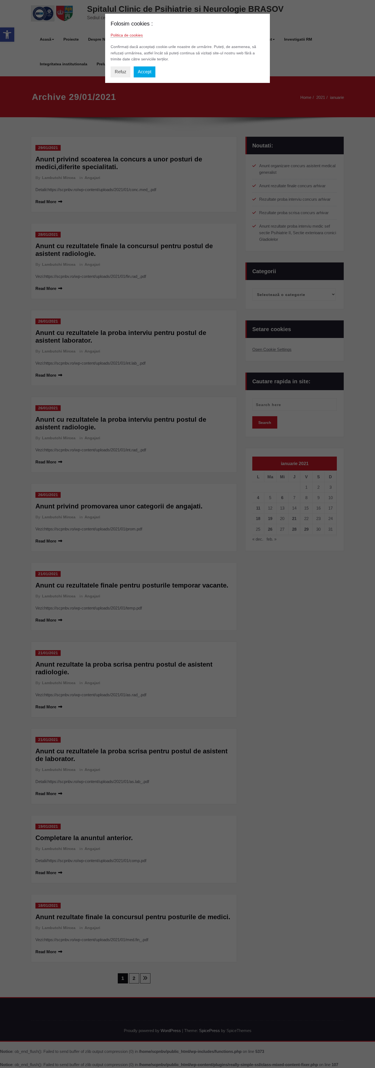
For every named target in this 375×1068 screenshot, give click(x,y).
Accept (144, 71)
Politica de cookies (127, 35)
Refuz (120, 71)
